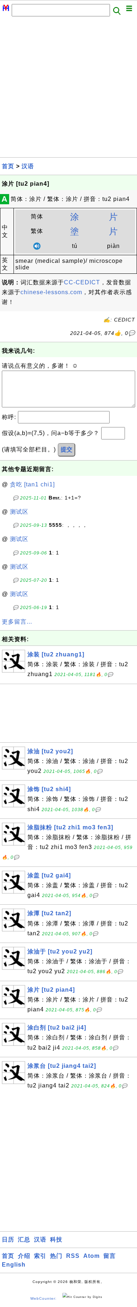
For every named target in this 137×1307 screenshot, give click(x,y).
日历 (8, 1239)
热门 (56, 1256)
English (14, 1264)
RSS (73, 1256)
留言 (109, 1256)
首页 (8, 166)
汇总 (24, 1239)
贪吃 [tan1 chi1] (32, 484)
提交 (66, 449)
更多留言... (17, 622)
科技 (56, 1239)
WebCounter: (43, 1298)
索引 (40, 1256)
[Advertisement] (68, 89)
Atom (91, 1256)
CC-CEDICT (82, 282)
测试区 (19, 512)
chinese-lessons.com (51, 292)
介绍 (24, 1256)
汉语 (28, 166)
